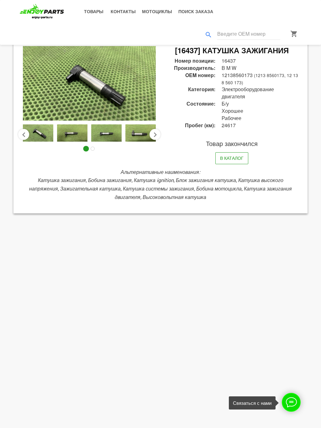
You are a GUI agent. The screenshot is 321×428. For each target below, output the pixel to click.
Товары (93, 11)
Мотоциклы (157, 11)
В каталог (232, 158)
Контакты (123, 11)
